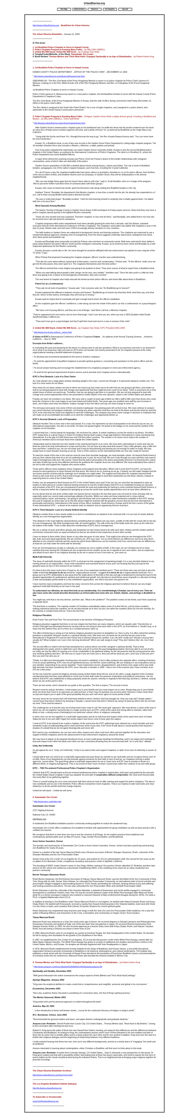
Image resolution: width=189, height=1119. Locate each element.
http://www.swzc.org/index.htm (47, 801)
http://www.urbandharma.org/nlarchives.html (53, 1075)
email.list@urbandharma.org (45, 1101)
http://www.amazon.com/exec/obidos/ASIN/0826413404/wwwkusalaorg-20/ (68, 967)
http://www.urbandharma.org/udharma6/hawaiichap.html (59, 76)
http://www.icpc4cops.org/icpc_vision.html (53, 332)
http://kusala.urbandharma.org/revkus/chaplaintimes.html (59, 123)
